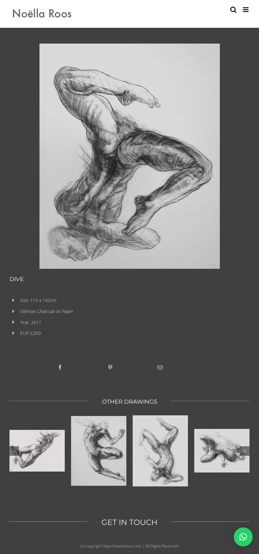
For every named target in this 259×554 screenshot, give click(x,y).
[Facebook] (60, 367)
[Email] (160, 367)
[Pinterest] (110, 367)
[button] (243, 536)
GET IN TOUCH (129, 522)
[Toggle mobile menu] (246, 9)
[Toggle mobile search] (233, 9)
